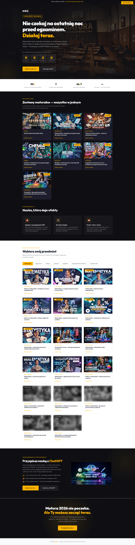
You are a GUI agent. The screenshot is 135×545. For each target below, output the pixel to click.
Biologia (56, 263)
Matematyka (27, 263)
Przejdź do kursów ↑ (67, 528)
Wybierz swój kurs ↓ (31, 69)
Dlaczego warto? (48, 69)
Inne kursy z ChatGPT (49, 488)
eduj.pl (56, 541)
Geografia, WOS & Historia (79, 263)
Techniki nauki (94, 263)
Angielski (65, 263)
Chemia (48, 263)
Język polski (38, 263)
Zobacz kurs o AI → (30, 488)
